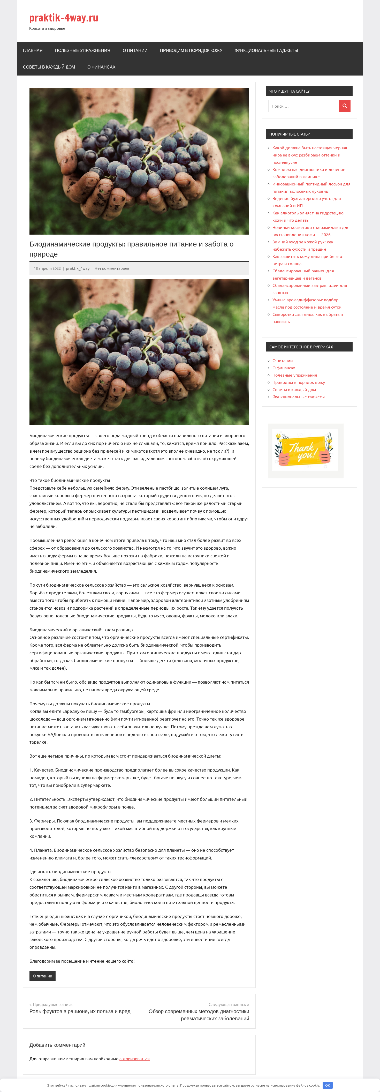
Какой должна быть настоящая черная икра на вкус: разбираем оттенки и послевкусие (309, 154)
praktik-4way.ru (63, 17)
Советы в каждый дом (49, 67)
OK (327, 1085)
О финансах (101, 67)
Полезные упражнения (82, 50)
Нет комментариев (112, 268)
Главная (33, 50)
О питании (135, 50)
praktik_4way (77, 268)
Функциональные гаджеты (266, 50)
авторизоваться (134, 1058)
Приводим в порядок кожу (191, 50)
